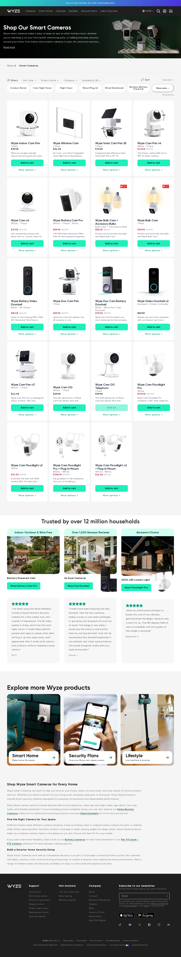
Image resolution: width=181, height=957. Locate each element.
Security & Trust (97, 912)
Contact (93, 896)
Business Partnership (99, 900)
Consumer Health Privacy (96, 945)
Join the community (69, 892)
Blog (91, 908)
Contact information (130, 941)
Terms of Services (159, 903)
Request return (36, 904)
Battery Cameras (75, 839)
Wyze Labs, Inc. (55, 941)
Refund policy (68, 941)
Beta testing (65, 896)
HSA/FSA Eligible (97, 920)
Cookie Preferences (140, 945)
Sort (147, 79)
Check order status (39, 908)
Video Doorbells (89, 813)
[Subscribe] (166, 896)
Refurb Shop (95, 916)
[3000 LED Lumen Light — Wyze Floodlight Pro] (161, 581)
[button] (158, 11)
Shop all (11, 65)
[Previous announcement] (41, 3)
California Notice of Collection (72, 945)
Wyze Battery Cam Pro (23, 585)
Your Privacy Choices (117, 945)
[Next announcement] (140, 3)
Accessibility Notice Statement (45, 945)
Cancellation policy (112, 941)
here (146, 906)
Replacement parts (39, 912)
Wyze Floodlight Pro (136, 587)
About (92, 892)
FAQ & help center (38, 896)
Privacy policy (82, 941)
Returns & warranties (39, 900)
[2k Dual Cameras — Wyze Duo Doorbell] (103, 579)
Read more (9, 47)
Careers (93, 904)
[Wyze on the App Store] (126, 915)
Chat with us (35, 892)
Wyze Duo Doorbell (79, 585)
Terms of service (96, 941)
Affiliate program (67, 900)
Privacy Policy (130, 906)
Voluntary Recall (37, 916)
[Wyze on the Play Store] (145, 915)
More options (27, 169)
